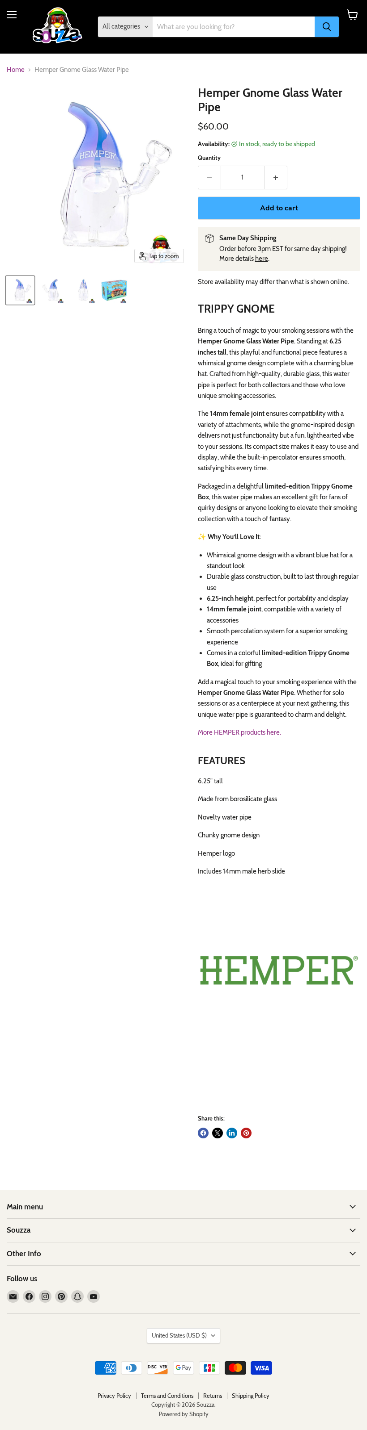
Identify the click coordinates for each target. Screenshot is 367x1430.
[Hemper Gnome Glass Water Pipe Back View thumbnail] (51, 290)
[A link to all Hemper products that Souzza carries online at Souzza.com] (279, 970)
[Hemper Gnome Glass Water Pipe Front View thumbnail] (20, 290)
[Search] (327, 27)
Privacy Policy (114, 1395)
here (261, 259)
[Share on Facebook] (203, 1133)
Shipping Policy (250, 1395)
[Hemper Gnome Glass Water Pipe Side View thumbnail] (82, 290)
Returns (212, 1395)
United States (179, 1335)
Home (16, 70)
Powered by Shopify (184, 1413)
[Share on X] (217, 1133)
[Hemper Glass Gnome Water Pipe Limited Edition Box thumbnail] (114, 290)
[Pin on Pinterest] (246, 1133)
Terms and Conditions (167, 1395)
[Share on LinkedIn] (231, 1133)
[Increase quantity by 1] (276, 177)
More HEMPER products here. (239, 732)
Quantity (209, 158)
